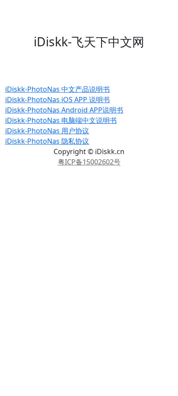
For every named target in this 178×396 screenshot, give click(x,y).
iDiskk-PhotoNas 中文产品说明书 (57, 89)
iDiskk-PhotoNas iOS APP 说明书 (57, 99)
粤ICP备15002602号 (89, 162)
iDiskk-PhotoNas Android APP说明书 (64, 110)
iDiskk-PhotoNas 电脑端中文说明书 (61, 120)
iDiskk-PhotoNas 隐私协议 (47, 141)
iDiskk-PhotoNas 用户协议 (47, 130)
